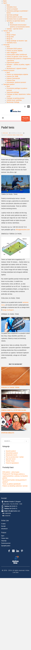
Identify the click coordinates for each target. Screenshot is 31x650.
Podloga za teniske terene (10, 387)
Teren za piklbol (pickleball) (11, 484)
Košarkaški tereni (11, 455)
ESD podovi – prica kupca (10, 472)
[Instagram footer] (13, 551)
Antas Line (5, 133)
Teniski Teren (19, 135)
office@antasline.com (22, 229)
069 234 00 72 (25, 118)
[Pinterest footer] (22, 551)
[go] (26, 441)
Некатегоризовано (12, 463)
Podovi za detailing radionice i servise (15, 486)
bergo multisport (8, 310)
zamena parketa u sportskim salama (13, 410)
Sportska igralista (7, 433)
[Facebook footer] (9, 551)
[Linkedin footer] (18, 551)
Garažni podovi (11, 451)
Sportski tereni (12, 135)
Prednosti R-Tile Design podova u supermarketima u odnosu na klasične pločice (15, 476)
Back (5, 1)
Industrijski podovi (12, 453)
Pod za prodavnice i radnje (15, 457)
